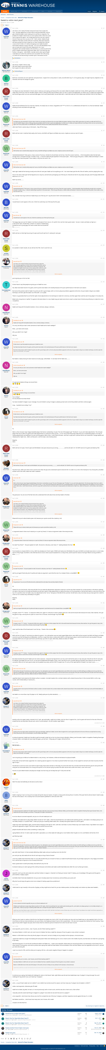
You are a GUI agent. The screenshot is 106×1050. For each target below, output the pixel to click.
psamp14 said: (16, 729)
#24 (103, 460)
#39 (103, 726)
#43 (103, 805)
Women (50, 11)
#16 (103, 281)
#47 (103, 898)
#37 (103, 683)
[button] (18, 11)
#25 (103, 475)
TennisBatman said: (17, 342)
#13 (103, 230)
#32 (103, 603)
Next (6, 25)
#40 (103, 742)
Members (24, 11)
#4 (103, 88)
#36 (103, 665)
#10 (103, 183)
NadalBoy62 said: (17, 320)
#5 (103, 103)
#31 (103, 576)
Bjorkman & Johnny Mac (96, 1029)
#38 (103, 697)
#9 (103, 161)
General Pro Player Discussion (25, 1015)
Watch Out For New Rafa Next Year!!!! (17, 1018)
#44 (103, 839)
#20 (103, 362)
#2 (103, 62)
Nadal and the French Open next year (17, 1028)
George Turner (8, 1015)
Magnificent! (8, 1019)
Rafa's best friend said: (18, 119)
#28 (103, 535)
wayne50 (4, 22)
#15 (103, 258)
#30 (103, 563)
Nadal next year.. (10, 1033)
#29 (103, 548)
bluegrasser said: (17, 525)
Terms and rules (84, 1045)
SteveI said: (16, 478)
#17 (103, 304)
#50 (103, 980)
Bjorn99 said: (16, 215)
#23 (103, 445)
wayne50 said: (16, 261)
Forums (5, 11)
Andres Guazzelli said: (18, 365)
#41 (103, 779)
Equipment (35, 11)
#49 (103, 953)
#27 (103, 521)
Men (43, 11)
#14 (103, 245)
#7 (103, 130)
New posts (3, 14)
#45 (103, 870)
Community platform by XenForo (53, 1048)
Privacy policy (92, 1045)
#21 (103, 387)
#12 (103, 212)
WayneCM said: (16, 186)
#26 (103, 498)
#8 (103, 145)
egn (6, 1029)
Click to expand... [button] (58, 274)
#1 (103, 28)
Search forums (10, 14)
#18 (103, 317)
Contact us (77, 1045)
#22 (103, 408)
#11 (103, 199)
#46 (103, 884)
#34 (103, 632)
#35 (103, 647)
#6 (103, 116)
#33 (103, 618)
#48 (103, 926)
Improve (58, 11)
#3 (103, 75)
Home (101, 1045)
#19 (103, 338)
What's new (14, 11)
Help (97, 1045)
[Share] (102, 28)
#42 (103, 792)
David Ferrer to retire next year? (15, 1013)
